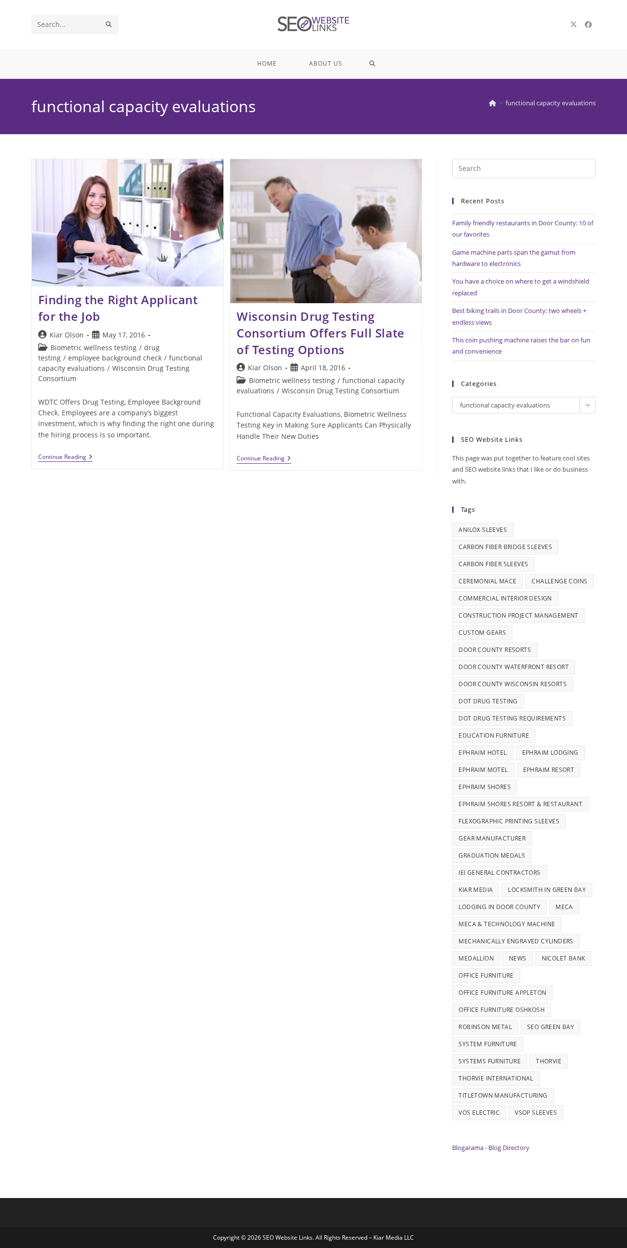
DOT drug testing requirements (512, 718)
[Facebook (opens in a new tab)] (588, 24)
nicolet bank (563, 958)
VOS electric (479, 1112)
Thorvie (548, 1061)
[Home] (492, 102)
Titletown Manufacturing (502, 1095)
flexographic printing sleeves (508, 821)
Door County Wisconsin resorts (512, 684)
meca (564, 907)
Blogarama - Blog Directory (491, 1147)
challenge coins (559, 581)
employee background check (115, 357)
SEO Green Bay (550, 1027)
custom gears (482, 632)
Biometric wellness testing (93, 347)
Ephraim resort (549, 770)
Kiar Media (475, 890)
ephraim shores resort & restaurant (520, 804)
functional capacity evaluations (551, 102)
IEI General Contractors (499, 872)
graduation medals (491, 855)
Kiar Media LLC (393, 1237)
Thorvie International (495, 1078)
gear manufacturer (492, 838)
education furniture (493, 735)
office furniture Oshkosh (501, 1010)
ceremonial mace (487, 581)
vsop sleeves (536, 1112)
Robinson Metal (485, 1027)
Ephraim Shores (484, 787)
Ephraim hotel (482, 752)
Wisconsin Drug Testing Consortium (340, 390)
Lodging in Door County (499, 907)
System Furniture (487, 1044)
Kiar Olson (66, 334)
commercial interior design (505, 598)
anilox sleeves (482, 530)
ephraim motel (482, 770)
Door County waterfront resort (513, 667)
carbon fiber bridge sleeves (505, 547)
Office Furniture (485, 975)
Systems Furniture (489, 1061)
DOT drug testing (487, 701)
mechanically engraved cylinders (515, 941)
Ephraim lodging (550, 752)
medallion (476, 958)
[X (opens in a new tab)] (573, 24)
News (518, 958)
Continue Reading (65, 458)
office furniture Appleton (502, 992)
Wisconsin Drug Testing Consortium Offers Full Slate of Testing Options (321, 332)
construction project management (518, 615)
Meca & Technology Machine (506, 924)
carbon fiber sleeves (493, 564)
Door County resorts (494, 650)
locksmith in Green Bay (547, 890)
